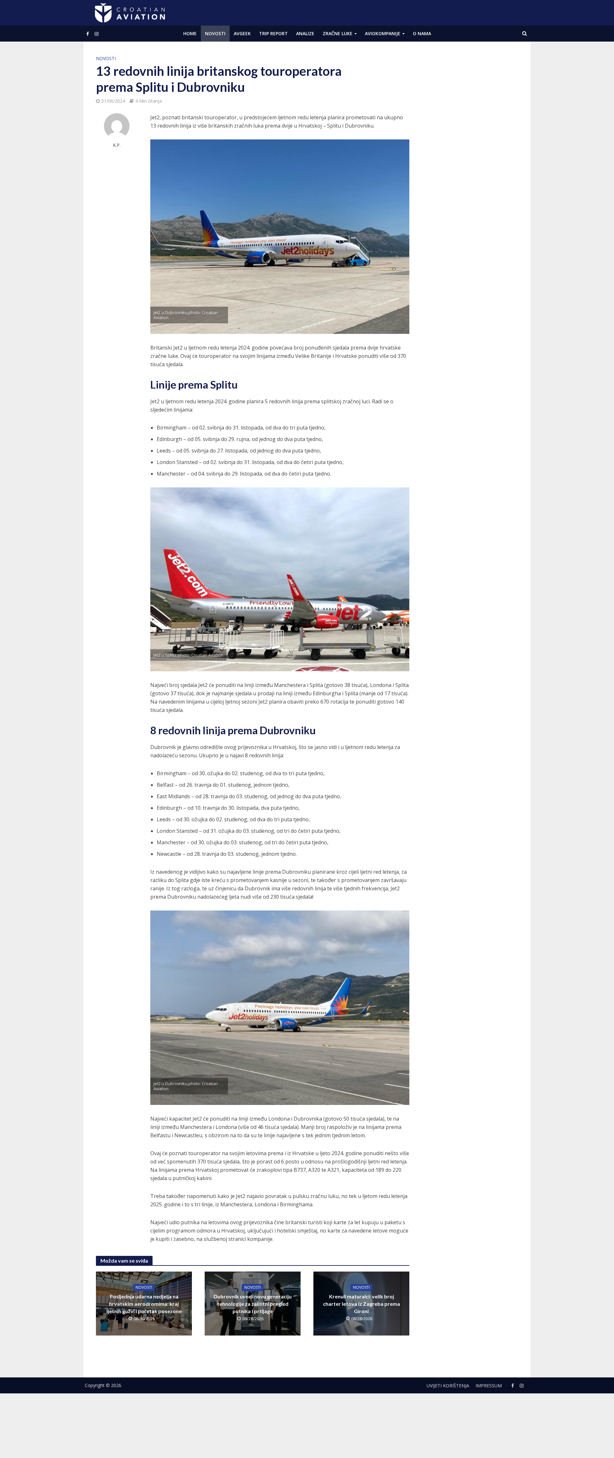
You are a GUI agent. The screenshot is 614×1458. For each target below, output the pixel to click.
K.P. (117, 145)
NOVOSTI (215, 33)
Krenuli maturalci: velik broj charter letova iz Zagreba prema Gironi (361, 1303)
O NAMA (422, 33)
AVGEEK (242, 33)
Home (190, 33)
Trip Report (273, 33)
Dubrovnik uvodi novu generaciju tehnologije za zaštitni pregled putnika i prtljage (253, 1303)
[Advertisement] (470, 150)
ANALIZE (305, 33)
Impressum (489, 1386)
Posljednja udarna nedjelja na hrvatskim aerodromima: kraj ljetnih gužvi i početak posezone (144, 1303)
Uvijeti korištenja (448, 1386)
